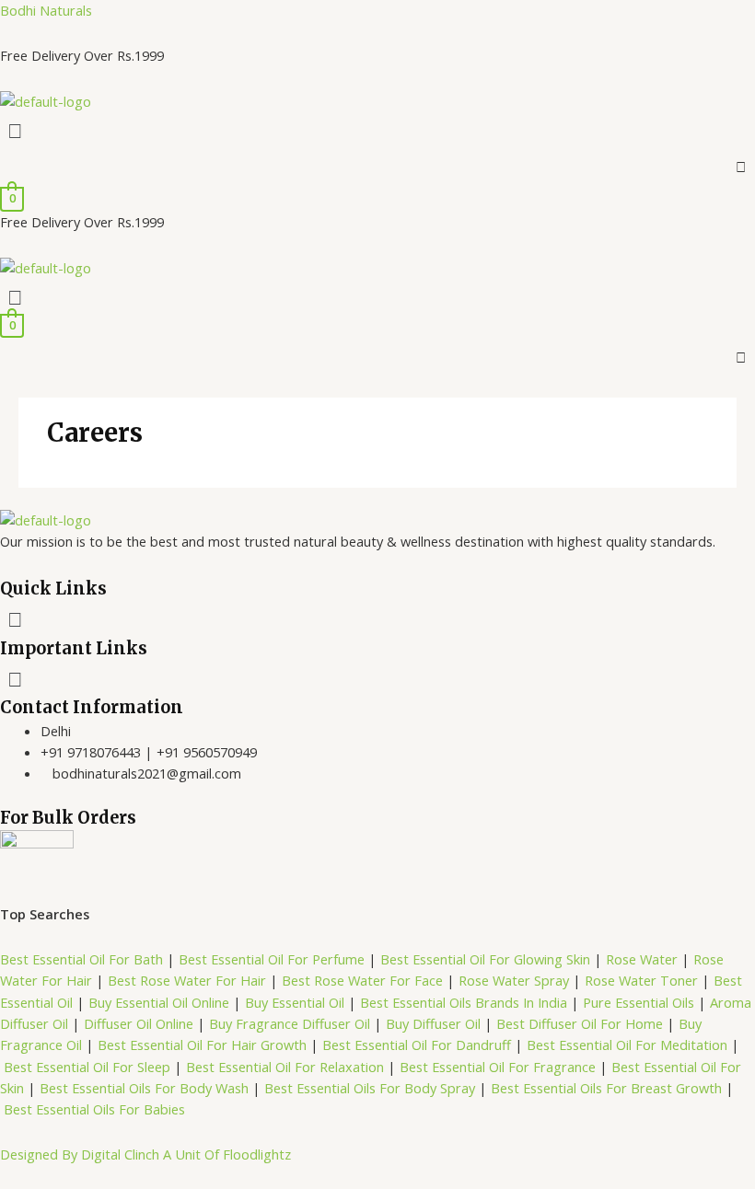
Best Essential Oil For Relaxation (285, 1066)
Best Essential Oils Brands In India (463, 1002)
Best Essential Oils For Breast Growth (606, 1088)
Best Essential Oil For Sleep (87, 1066)
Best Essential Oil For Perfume (273, 959)
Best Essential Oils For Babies (94, 1109)
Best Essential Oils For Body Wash (146, 1088)
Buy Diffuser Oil (433, 1023)
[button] (377, 130)
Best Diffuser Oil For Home (579, 1023)
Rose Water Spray (514, 980)
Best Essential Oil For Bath (81, 959)
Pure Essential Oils (638, 1002)
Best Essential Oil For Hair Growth (202, 1044)
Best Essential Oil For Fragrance (498, 1066)
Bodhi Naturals (46, 10)
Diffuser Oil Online (136, 1023)
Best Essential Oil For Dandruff (418, 1044)
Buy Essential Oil (294, 1002)
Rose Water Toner (641, 980)
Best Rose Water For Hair (187, 980)
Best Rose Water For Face (362, 980)
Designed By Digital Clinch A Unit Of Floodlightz (145, 1154)
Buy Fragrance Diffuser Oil (289, 1023)
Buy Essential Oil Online (158, 1002)
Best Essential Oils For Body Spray (369, 1088)
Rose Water (642, 959)
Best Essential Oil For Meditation (627, 1044)
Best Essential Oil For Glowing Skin (485, 959)
